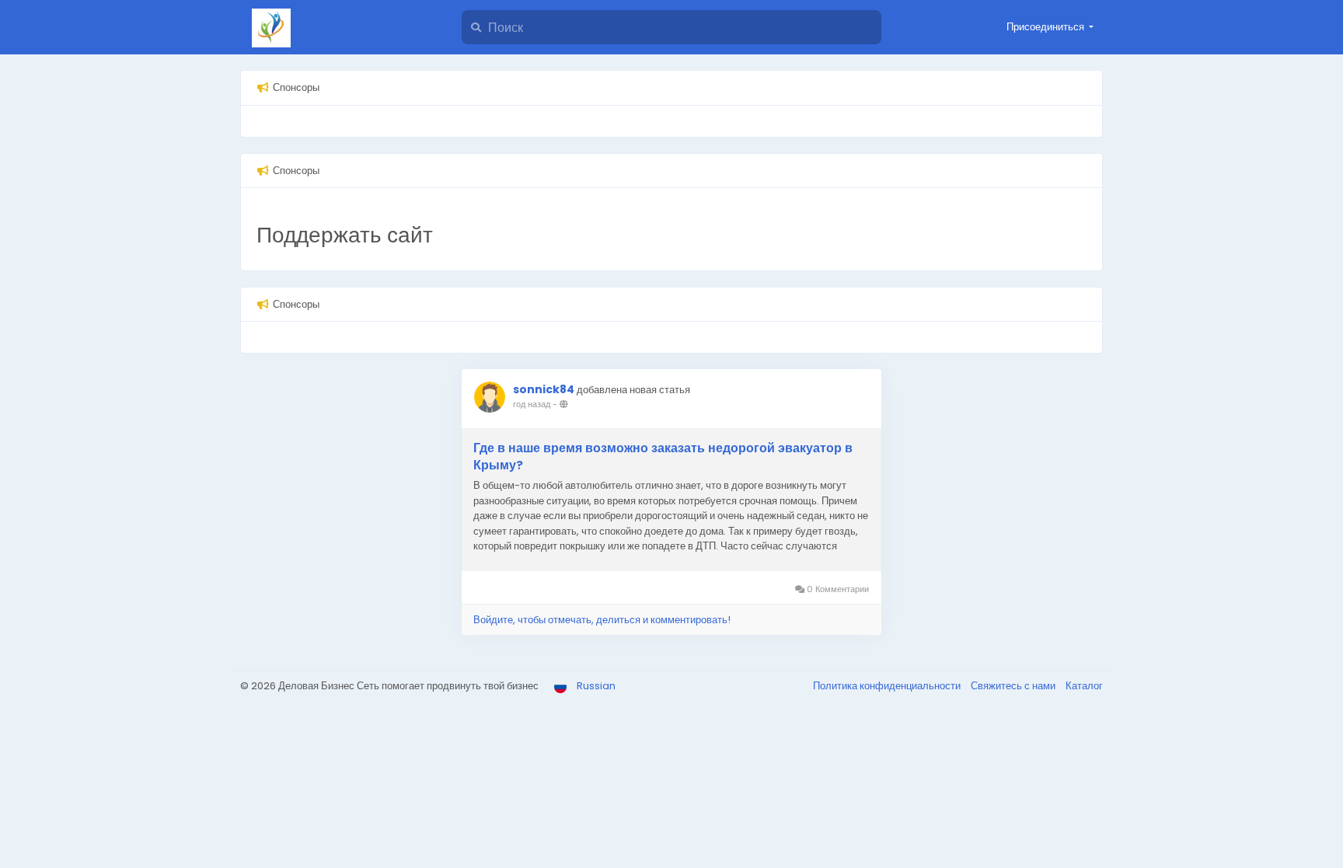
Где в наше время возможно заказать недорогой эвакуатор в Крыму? (663, 457)
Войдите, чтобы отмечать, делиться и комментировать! (602, 619)
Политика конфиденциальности (888, 685)
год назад (531, 404)
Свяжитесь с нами (1014, 685)
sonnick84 (543, 389)
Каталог (1084, 685)
